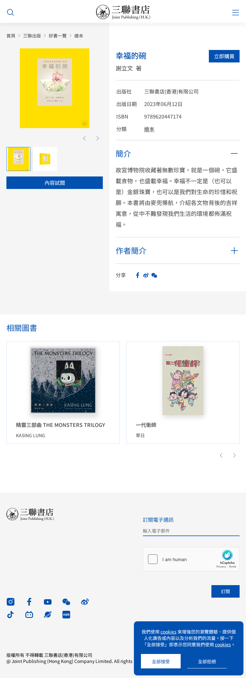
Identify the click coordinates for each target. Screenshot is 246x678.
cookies (168, 631)
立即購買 (224, 56)
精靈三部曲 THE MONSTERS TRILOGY (60, 425)
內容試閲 (55, 182)
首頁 (10, 36)
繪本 (78, 36)
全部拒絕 (207, 661)
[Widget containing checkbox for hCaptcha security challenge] (191, 559)
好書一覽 (58, 36)
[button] (84, 138)
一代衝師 (146, 425)
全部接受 (161, 661)
